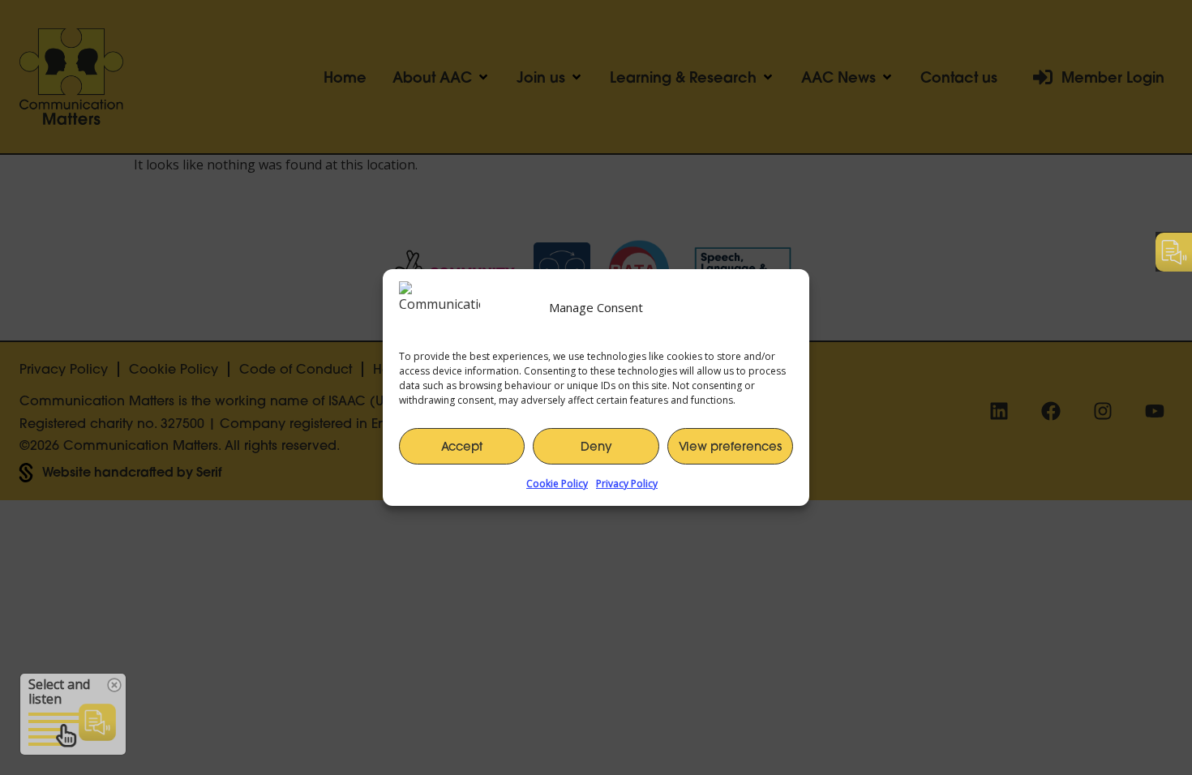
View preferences (730, 446)
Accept (461, 446)
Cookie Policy (557, 483)
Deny (596, 446)
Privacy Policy (627, 483)
